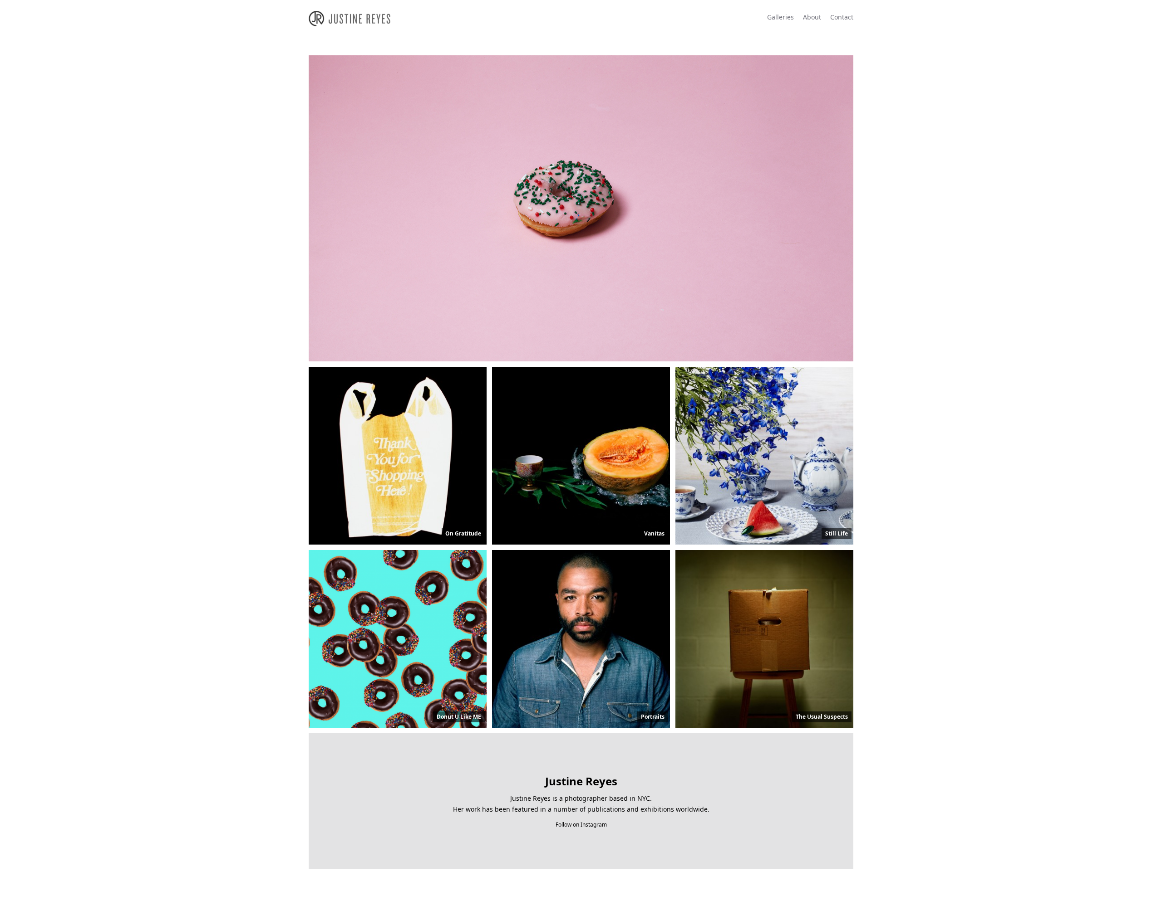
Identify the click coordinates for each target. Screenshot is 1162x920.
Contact (841, 17)
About (812, 17)
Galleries (780, 17)
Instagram (594, 824)
